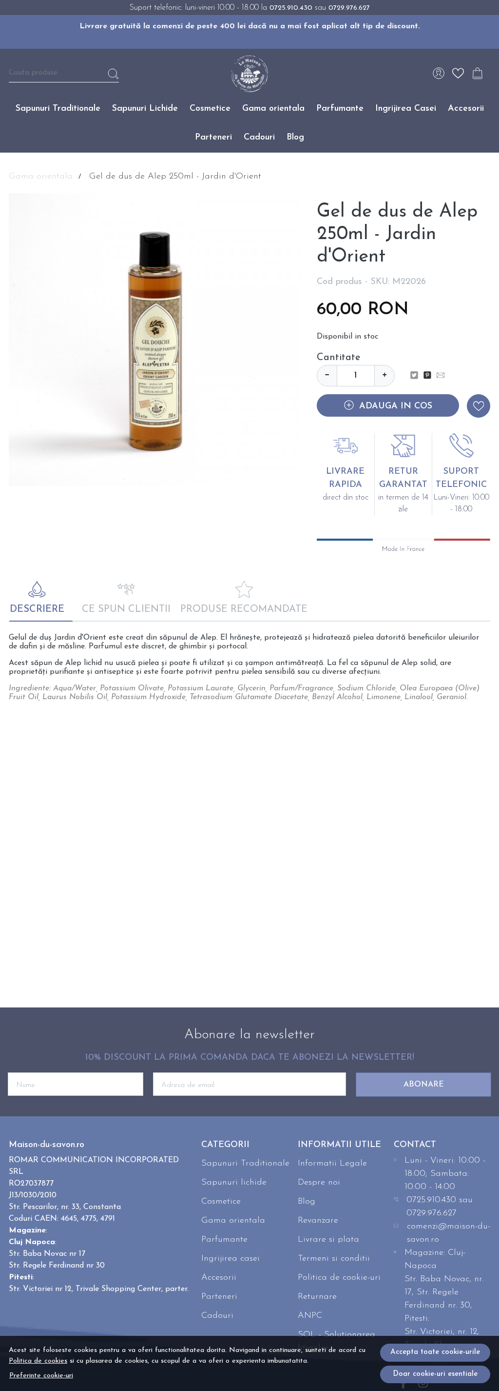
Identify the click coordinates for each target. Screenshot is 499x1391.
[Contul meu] (438, 73)
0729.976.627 (349, 8)
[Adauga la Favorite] (478, 406)
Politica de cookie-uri (339, 1277)
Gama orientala (273, 108)
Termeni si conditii (334, 1258)
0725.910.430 (290, 8)
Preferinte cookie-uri (41, 1375)
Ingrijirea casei (230, 1258)
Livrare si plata (328, 1239)
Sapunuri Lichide (145, 108)
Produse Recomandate (243, 609)
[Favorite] (458, 73)
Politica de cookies (38, 1361)
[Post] (416, 376)
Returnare (317, 1296)
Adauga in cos (395, 406)
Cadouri (259, 137)
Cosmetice (210, 108)
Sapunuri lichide (234, 1182)
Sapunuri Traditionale (58, 108)
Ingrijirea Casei (405, 108)
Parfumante (340, 108)
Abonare (423, 1085)
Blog (295, 137)
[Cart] (477, 73)
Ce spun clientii (126, 609)
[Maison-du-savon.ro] (249, 74)
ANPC (310, 1315)
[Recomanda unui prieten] (443, 376)
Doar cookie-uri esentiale (435, 1374)
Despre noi (319, 1182)
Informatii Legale (332, 1163)
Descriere (37, 609)
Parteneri (213, 137)
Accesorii (466, 108)
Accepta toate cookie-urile (435, 1352)
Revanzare (318, 1220)
